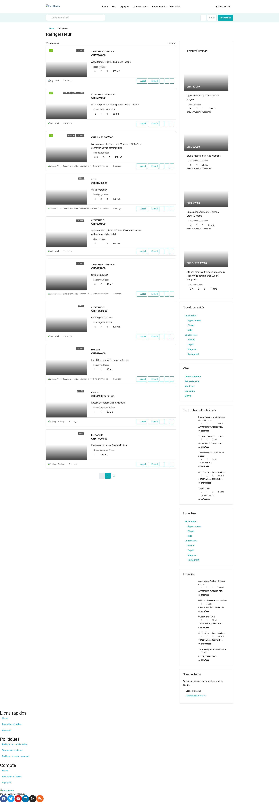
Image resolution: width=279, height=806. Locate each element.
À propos (6, 730)
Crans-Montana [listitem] (193, 376)
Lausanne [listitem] (190, 391)
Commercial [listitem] (191, 335)
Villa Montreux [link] (204, 488)
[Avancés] (203, 18)
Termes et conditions (12, 750)
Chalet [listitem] (191, 325)
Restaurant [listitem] (193, 354)
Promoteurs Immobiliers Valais (166, 6)
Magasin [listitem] (192, 349)
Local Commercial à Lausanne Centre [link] (110, 360)
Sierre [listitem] (188, 395)
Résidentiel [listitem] (190, 315)
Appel (143, 81)
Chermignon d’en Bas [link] (102, 317)
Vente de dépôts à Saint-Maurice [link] (212, 649)
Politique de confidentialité (14, 744)
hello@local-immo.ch (196, 695)
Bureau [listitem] (191, 339)
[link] (66, 61)
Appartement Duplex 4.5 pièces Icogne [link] (111, 62)
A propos (124, 6)
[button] (228, 33)
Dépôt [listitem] (191, 344)
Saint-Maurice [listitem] (192, 381)
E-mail (154, 81)
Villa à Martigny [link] (99, 189)
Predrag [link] (61, 422)
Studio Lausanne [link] (99, 275)
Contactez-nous (140, 6)
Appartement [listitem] (194, 320)
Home (105, 6)
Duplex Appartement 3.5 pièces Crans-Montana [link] (115, 104)
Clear (212, 17)
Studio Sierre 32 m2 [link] (206, 617)
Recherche (225, 17)
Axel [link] (57, 81)
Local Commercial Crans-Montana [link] (108, 402)
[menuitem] (222, 6)
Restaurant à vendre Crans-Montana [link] (109, 445)
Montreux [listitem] (190, 386)
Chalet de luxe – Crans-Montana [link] (211, 472)
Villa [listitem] (190, 330)
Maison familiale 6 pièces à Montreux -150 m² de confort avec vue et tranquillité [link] (206, 276)
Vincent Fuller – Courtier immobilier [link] (94, 166)
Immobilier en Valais (12, 724)
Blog (114, 6)
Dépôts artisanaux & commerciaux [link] (212, 600)
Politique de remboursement (15, 756)
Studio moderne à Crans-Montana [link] (204, 155)
